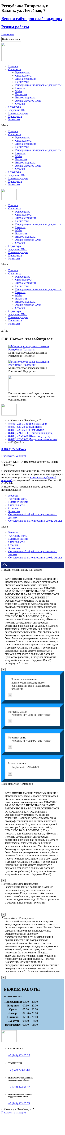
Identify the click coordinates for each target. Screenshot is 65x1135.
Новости (20, 88)
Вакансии (21, 94)
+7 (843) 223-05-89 (19, 1070)
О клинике (14, 69)
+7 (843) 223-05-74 (19, 1103)
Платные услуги (18, 113)
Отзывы (20, 103)
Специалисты (23, 75)
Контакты (14, 119)
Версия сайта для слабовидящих (31, 18)
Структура (14, 106)
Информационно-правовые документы (38, 84)
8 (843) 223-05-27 (13, 449)
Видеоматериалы (25, 97)
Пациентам (22, 81)
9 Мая (18, 91)
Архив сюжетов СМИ (28, 100)
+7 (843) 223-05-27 (19, 1055)
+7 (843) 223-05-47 (19, 1086)
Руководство (22, 72)
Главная (13, 66)
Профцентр (15, 116)
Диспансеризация (25, 78)
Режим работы (15, 27)
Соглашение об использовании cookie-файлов (35, 520)
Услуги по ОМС (17, 110)
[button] (7, 34)
